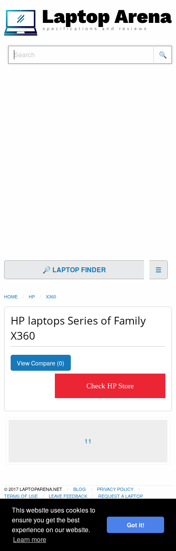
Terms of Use (21, 496)
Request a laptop (120, 496)
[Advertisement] (88, 166)
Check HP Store (110, 386)
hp (32, 296)
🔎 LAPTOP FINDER (74, 269)
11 (88, 441)
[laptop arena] (88, 22)
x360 (51, 296)
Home (11, 296)
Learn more (29, 539)
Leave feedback (68, 496)
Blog (79, 489)
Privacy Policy (115, 489)
